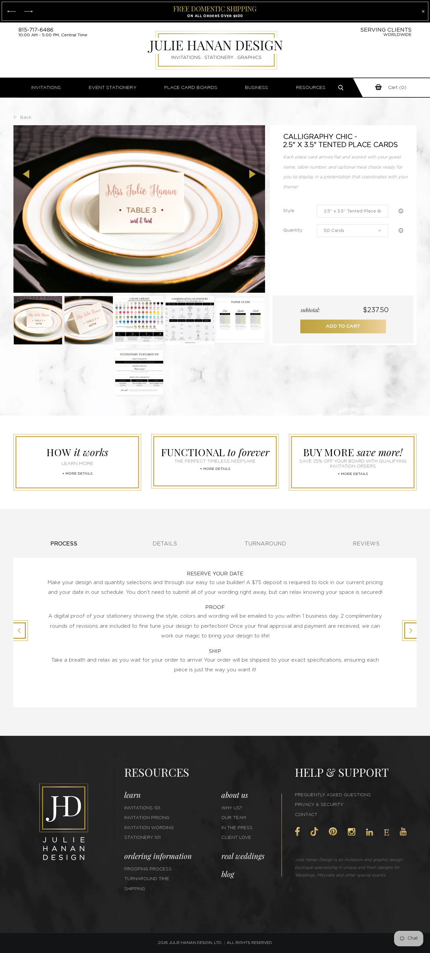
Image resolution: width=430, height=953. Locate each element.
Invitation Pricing (146, 818)
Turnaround (265, 543)
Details (165, 543)
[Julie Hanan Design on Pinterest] (333, 831)
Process (63, 543)
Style (288, 211)
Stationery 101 (142, 838)
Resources (311, 87)
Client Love (236, 838)
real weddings (242, 856)
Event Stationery (113, 87)
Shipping (134, 889)
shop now (245, 16)
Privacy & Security (319, 805)
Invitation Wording (149, 828)
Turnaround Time (146, 879)
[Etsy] (386, 832)
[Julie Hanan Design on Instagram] (351, 832)
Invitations (46, 87)
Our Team (233, 818)
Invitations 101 (142, 808)
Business (256, 87)
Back (26, 117)
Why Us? (231, 808)
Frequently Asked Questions (333, 795)
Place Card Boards (190, 87)
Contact (306, 815)
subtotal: (310, 310)
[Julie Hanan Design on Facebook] (297, 831)
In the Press (237, 828)
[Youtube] (403, 831)
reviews (366, 543)
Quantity (293, 230)
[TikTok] (314, 831)
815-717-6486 (35, 30)
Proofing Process (148, 869)
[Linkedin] (369, 832)
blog (227, 874)
